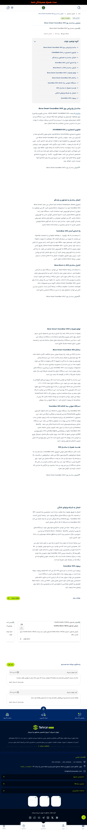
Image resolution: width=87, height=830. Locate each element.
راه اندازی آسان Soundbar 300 (65, 62)
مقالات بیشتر (15, 598)
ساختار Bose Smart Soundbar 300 (64, 78)
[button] (83, 826)
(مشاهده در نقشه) (26, 767)
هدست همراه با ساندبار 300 (66, 88)
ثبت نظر (10, 665)
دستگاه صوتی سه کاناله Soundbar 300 (62, 83)
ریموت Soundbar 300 (68, 98)
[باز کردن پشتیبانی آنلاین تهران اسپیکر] (8, 7)
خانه (79, 14)
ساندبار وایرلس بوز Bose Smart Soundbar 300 (60, 47)
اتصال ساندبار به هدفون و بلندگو (64, 57)
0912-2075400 (56, 762)
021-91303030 (77, 762)
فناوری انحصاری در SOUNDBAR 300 (64, 52)
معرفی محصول (71, 14)
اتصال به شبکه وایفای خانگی (65, 93)
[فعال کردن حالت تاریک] (12, 7)
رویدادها (57, 34)
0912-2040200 (66, 762)
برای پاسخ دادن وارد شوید (16, 682)
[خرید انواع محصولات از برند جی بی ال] (43, 2)
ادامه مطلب (26, 639)
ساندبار (77, 113)
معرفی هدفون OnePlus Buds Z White (66, 626)
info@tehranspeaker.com (73, 771)
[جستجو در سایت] (78, 7)
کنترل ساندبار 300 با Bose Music (64, 67)
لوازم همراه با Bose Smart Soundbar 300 (61, 73)
